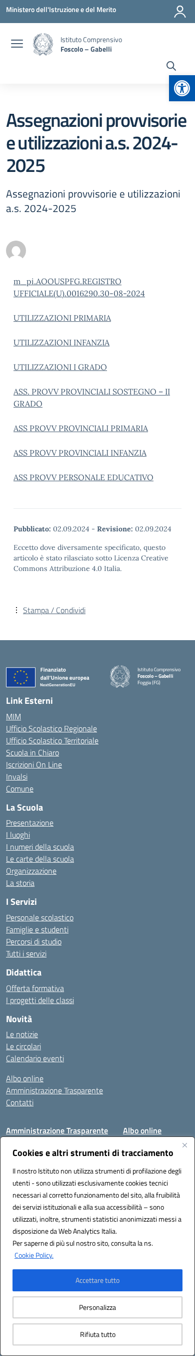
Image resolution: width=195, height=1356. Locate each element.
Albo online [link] (25, 1078)
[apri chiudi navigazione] (17, 45)
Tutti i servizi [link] (26, 953)
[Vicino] (184, 1145)
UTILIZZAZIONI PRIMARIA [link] (62, 318)
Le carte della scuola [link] (40, 859)
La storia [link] (20, 883)
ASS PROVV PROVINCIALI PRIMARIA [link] (81, 428)
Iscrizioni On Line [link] (34, 764)
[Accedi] (180, 11)
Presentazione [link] (30, 823)
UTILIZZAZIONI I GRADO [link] (60, 367)
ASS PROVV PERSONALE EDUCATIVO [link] (84, 477)
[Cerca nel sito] (171, 67)
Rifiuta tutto (98, 1334)
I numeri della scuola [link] (40, 847)
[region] (97, 1246)
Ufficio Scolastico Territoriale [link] (52, 740)
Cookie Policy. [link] (34, 1255)
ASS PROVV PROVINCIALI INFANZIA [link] (80, 453)
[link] (182, 88)
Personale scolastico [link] (40, 917)
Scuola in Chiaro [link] (32, 752)
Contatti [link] (20, 1102)
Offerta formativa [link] (35, 988)
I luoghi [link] (18, 835)
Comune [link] (20, 789)
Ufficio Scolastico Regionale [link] (51, 728)
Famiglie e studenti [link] (37, 929)
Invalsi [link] (17, 776)
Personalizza (97, 1307)
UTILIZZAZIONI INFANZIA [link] (62, 342)
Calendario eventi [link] (35, 1058)
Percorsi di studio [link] (34, 941)
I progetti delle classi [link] (40, 1000)
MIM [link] (13, 716)
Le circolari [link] (23, 1046)
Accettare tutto (98, 1280)
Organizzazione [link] (31, 871)
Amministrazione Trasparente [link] (54, 1090)
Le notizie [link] (22, 1034)
